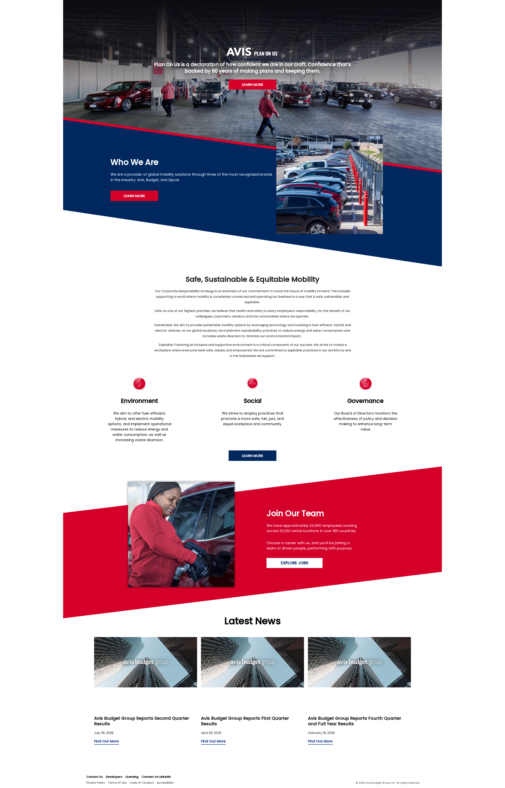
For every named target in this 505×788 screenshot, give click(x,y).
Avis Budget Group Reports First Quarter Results (245, 721)
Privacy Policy (95, 783)
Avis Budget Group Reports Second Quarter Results (141, 721)
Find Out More (106, 741)
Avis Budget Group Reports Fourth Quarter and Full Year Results (354, 721)
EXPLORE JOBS (294, 563)
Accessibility (165, 783)
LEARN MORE (252, 84)
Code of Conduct (142, 783)
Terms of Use (117, 783)
